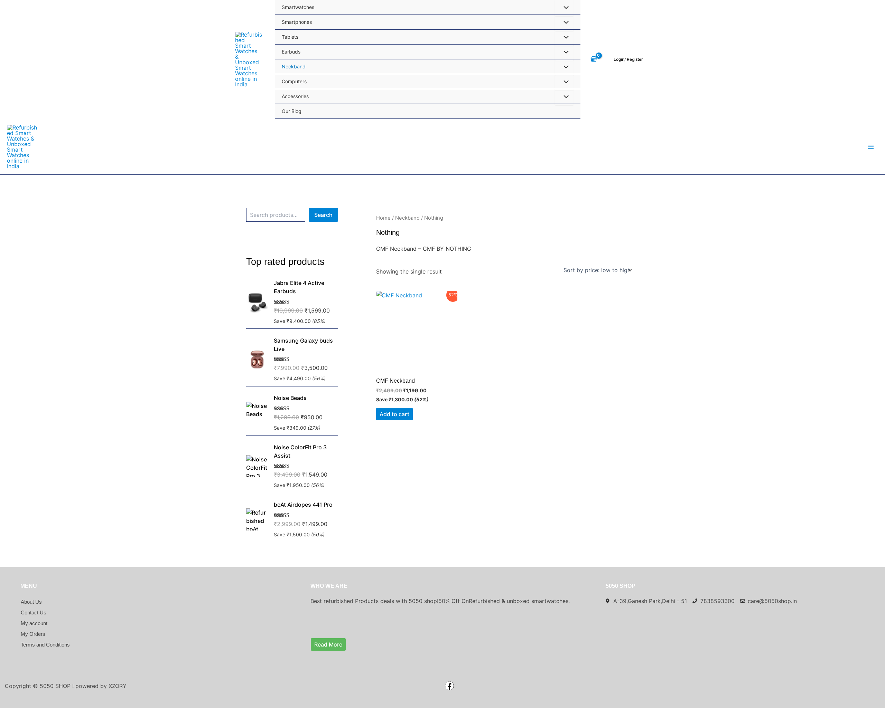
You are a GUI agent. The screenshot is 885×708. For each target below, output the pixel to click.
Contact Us (33, 612)
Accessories (295, 96)
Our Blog (291, 111)
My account (34, 623)
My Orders (33, 634)
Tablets (290, 37)
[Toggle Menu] (564, 23)
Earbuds (291, 52)
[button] (628, 59)
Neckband (294, 66)
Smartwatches (298, 7)
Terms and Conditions (45, 645)
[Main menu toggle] (871, 147)
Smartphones (297, 22)
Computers (294, 81)
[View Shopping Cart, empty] (593, 60)
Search (323, 214)
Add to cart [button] (394, 414)
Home (383, 218)
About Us (31, 602)
